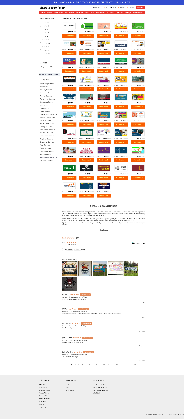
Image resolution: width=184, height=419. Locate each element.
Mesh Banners (69, 12)
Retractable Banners (82, 12)
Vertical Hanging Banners (49, 114)
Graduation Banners (47, 93)
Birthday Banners (46, 90)
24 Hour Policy (43, 402)
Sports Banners (45, 120)
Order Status (70, 390)
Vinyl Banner (47, 67)
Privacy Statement (44, 399)
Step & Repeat (58, 12)
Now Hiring (44, 105)
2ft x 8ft (45, 50)
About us (41, 404)
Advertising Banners (47, 84)
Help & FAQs (43, 387)
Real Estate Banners (47, 123)
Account (131, 7)
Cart (67, 387)
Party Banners (45, 145)
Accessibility (42, 384)
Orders (68, 384)
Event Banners (45, 108)
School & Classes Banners (49, 157)
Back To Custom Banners (49, 74)
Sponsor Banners (46, 154)
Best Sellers (44, 87)
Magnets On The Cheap (100, 390)
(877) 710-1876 (111, 7)
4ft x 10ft (45, 43)
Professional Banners (47, 151)
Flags (92, 12)
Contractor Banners (47, 142)
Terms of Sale (43, 396)
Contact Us (42, 407)
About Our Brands (44, 390)
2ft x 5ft (45, 47)
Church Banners (45, 111)
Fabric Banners (100, 12)
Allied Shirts (97, 393)
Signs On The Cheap (99, 384)
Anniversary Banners (47, 130)
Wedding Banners (46, 160)
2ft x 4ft (45, 29)
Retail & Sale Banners (47, 117)
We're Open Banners (47, 99)
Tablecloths (119, 12)
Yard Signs (128, 12)
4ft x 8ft (45, 22)
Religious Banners (46, 139)
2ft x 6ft (45, 40)
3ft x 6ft (45, 26)
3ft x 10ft (45, 53)
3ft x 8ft (45, 36)
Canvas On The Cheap (100, 387)
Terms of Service (44, 393)
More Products (138, 12)
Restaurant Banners (47, 102)
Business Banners (46, 133)
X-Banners (110, 12)
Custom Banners (46, 12)
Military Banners (46, 127)
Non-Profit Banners (47, 136)
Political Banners (46, 96)
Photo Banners (45, 148)
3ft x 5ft (45, 33)
